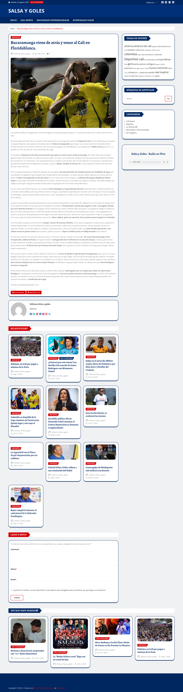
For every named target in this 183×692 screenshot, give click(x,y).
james (137, 64)
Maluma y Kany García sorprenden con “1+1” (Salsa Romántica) (27, 652)
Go (168, 99)
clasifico (158, 50)
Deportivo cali (134, 59)
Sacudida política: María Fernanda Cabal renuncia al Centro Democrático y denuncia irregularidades (63, 423)
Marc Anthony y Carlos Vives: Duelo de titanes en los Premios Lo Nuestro (112, 644)
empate (160, 59)
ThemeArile (61, 688)
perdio (151, 72)
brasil (169, 46)
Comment (15, 549)
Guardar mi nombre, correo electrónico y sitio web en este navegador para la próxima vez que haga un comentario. (59, 590)
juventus (128, 68)
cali (125, 50)
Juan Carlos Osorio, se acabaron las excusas (96, 414)
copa (139, 55)
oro (139, 73)
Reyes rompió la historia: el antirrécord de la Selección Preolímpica (24, 513)
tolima (152, 76)
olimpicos (132, 72)
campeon (131, 49)
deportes (130, 124)
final (125, 64)
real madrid (161, 72)
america (128, 46)
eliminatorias (152, 60)
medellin (142, 68)
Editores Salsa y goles (22, 54)
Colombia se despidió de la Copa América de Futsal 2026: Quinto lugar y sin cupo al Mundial (25, 422)
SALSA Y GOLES (26, 10)
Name (14, 569)
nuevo (126, 73)
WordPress (38, 688)
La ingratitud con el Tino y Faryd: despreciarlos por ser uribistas (24, 455)
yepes (157, 76)
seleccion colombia (144, 76)
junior (163, 64)
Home (12, 29)
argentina (155, 46)
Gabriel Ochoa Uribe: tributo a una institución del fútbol (62, 469)
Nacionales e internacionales (53, 20)
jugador (158, 64)
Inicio (13, 20)
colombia (130, 54)
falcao (167, 59)
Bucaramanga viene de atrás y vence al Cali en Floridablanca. (40, 29)
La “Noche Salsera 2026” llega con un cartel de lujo (69, 658)
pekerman (144, 72)
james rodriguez (147, 64)
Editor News (49, 688)
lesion (135, 68)
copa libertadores (147, 55)
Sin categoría (131, 133)
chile (153, 50)
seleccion (134, 76)
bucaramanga (19, 292)
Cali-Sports (27, 20)
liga (138, 68)
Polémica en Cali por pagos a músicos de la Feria (24, 365)
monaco (153, 67)
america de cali (142, 46)
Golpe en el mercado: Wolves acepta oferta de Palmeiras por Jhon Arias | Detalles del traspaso (100, 365)
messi (146, 68)
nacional (162, 68)
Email (13, 579)
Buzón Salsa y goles (83, 20)
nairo (170, 68)
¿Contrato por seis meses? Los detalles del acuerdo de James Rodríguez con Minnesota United (62, 367)
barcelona (162, 46)
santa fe (127, 76)
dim (145, 60)
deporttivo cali (35, 292)
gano (130, 64)
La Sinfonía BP (131, 127)
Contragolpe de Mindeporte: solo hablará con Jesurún (99, 469)
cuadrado (158, 54)
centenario (140, 50)
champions (148, 50)
